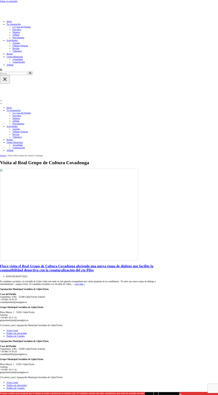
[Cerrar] (5, 67)
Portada (3, 131)
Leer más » (80, 259)
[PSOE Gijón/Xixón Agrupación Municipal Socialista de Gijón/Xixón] (10, 4)
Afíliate (15, 22)
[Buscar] (1, 57)
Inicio (9, 9)
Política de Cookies (16, 311)
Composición (18, 49)
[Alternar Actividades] (52, 102)
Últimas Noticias (20, 33)
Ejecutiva (16, 17)
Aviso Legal (12, 306)
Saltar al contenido (8, 1)
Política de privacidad (17, 308)
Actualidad (17, 47)
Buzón (10, 41)
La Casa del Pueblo (21, 14)
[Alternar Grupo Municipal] (52, 118)
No (156, 369)
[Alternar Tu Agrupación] (52, 86)
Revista (15, 36)
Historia (16, 20)
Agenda (16, 30)
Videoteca (17, 38)
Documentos (18, 25)
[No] (180, 369)
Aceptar (149, 369)
